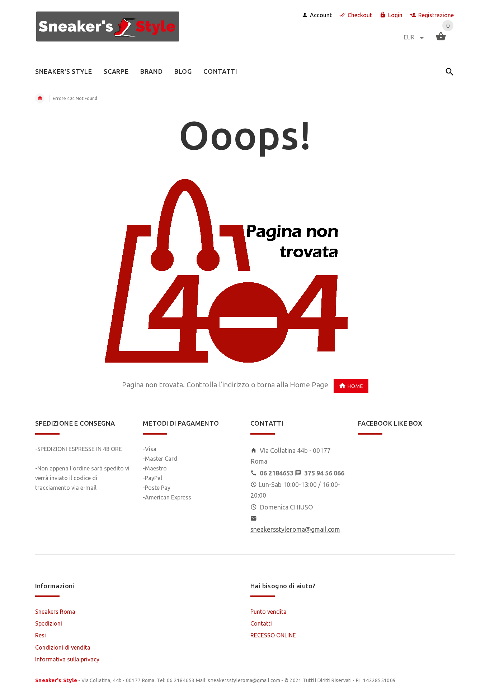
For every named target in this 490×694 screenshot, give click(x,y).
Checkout (360, 15)
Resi (40, 635)
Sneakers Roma (55, 611)
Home (355, 386)
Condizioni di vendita (62, 647)
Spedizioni (48, 623)
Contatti (261, 623)
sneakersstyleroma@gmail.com (295, 529)
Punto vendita (268, 611)
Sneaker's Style (56, 680)
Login (395, 15)
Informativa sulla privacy (67, 659)
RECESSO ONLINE (273, 635)
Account (321, 15)
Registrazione (436, 15)
